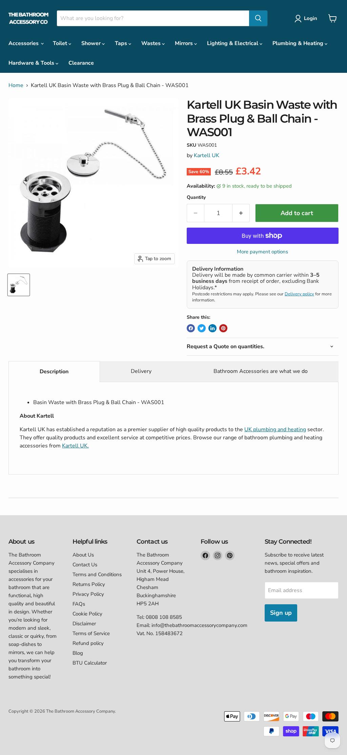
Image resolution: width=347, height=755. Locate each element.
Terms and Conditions (97, 574)
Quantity (196, 197)
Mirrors (184, 43)
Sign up (281, 613)
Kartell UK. (75, 445)
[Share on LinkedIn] (212, 328)
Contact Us (85, 564)
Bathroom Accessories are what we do (260, 371)
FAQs (79, 604)
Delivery (141, 371)
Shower (91, 43)
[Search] (258, 18)
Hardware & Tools (32, 63)
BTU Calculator (90, 662)
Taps (121, 43)
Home (15, 85)
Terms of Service (91, 633)
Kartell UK (206, 155)
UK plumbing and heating (275, 429)
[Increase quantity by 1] (241, 213)
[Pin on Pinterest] (223, 328)
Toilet (60, 43)
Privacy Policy (88, 594)
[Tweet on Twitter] (202, 328)
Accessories (24, 43)
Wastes (151, 43)
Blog (78, 653)
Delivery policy (299, 294)
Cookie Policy (87, 613)
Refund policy (88, 643)
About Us (83, 554)
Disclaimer (84, 623)
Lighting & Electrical (233, 43)
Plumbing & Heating (298, 43)
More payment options (262, 252)
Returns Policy (89, 584)
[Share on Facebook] (191, 328)
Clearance (81, 63)
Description (54, 371)
